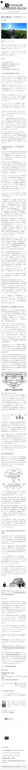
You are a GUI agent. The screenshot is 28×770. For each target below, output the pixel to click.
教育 (7, 666)
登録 (7, 738)
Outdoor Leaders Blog (14, 7)
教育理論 (10, 666)
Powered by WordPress (6, 766)
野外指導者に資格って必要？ (7, 673)
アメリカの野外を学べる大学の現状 (9, 679)
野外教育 (14, 666)
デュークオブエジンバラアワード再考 (10, 753)
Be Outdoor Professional (12, 654)
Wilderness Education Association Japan (14, 648)
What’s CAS (4, 674)
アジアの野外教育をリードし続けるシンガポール (13, 750)
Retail (18, 766)
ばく (6, 41)
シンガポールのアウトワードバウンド (10, 755)
